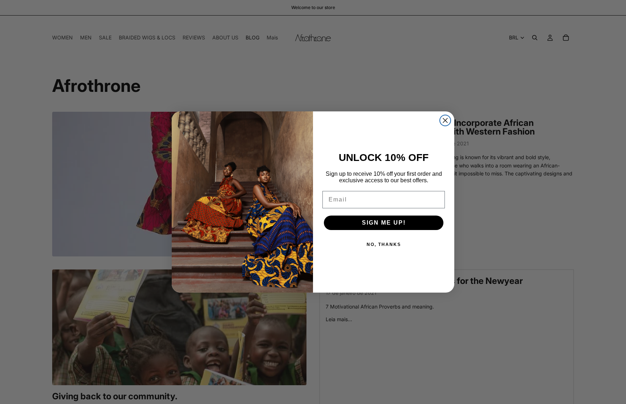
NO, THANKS (384, 244)
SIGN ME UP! (384, 223)
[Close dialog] (445, 120)
